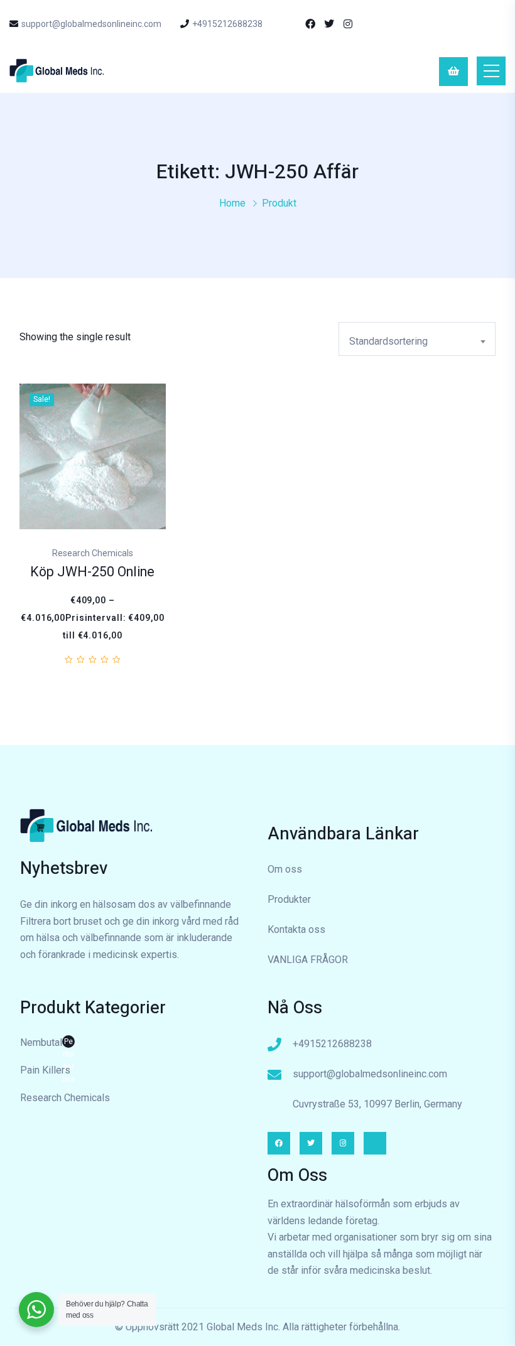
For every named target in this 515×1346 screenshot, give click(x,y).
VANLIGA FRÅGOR (308, 960)
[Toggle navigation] (491, 71)
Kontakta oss (296, 929)
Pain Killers (45, 1070)
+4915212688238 (227, 24)
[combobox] (417, 339)
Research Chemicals (65, 1098)
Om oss (285, 869)
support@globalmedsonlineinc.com (91, 24)
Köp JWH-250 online (92, 572)
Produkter (289, 899)
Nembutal (47, 1044)
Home (232, 203)
